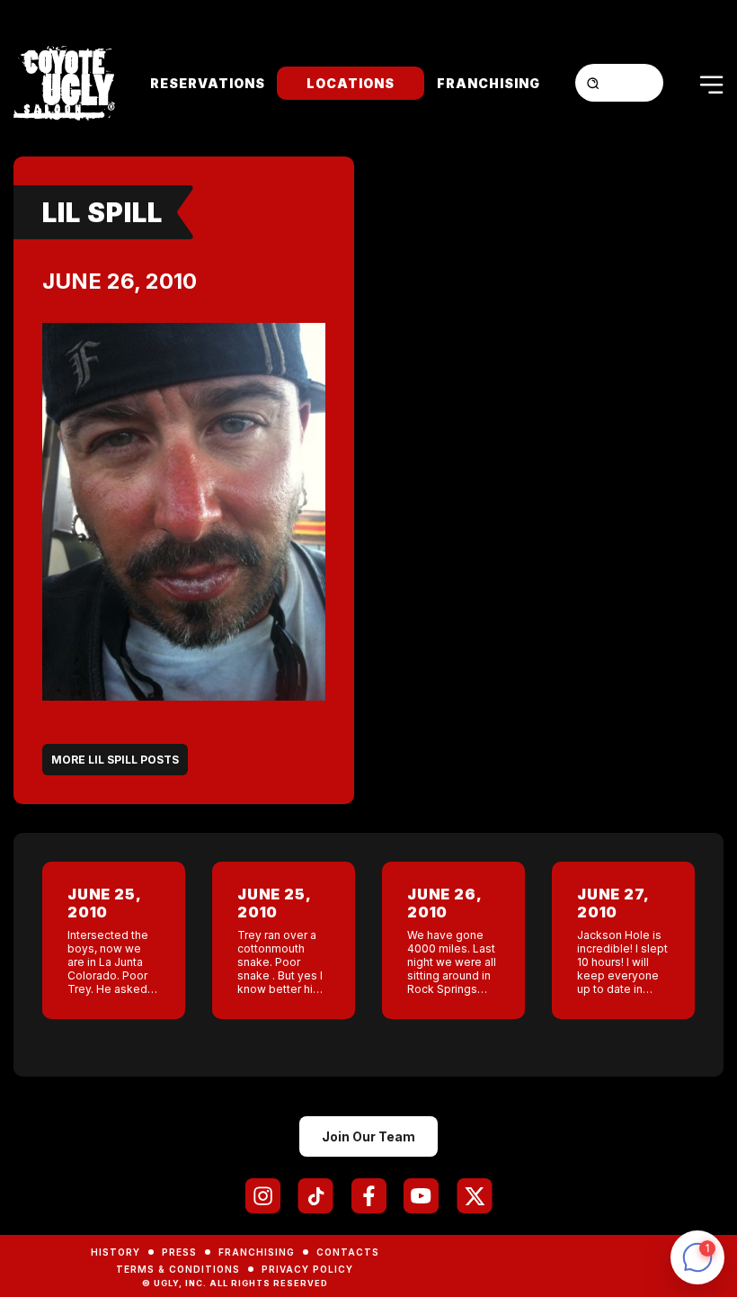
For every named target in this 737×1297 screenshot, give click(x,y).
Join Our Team (368, 1136)
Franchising (488, 83)
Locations (350, 83)
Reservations (207, 83)
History (115, 1252)
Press (179, 1252)
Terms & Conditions (178, 1269)
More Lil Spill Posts (115, 759)
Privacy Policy (307, 1269)
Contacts (347, 1252)
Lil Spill (102, 212)
